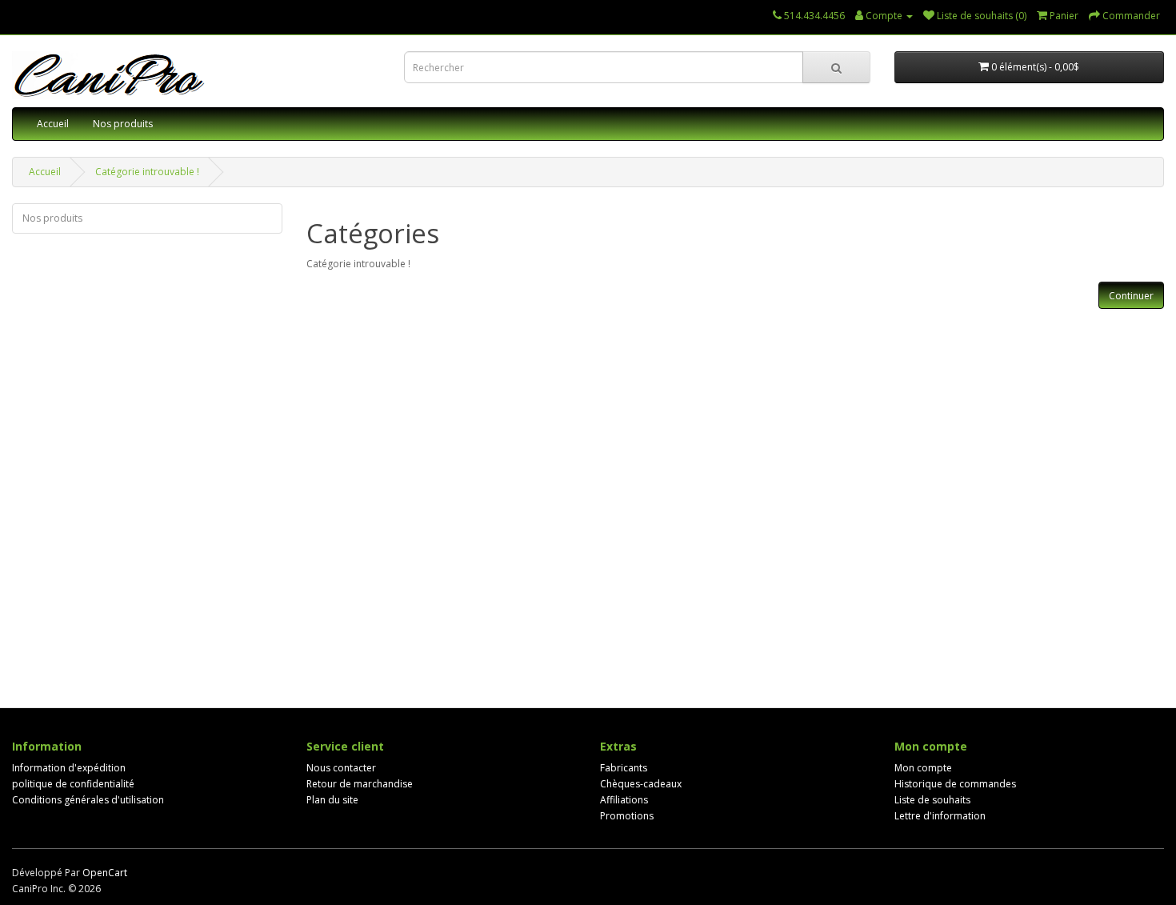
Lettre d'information (940, 816)
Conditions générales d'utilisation (88, 800)
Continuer (1131, 295)
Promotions (627, 816)
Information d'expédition (69, 768)
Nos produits (123, 123)
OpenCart (104, 872)
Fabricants (623, 768)
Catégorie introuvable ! (147, 171)
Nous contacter (341, 768)
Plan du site (332, 800)
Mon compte (923, 768)
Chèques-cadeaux (641, 784)
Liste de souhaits (932, 800)
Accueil (53, 123)
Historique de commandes (955, 784)
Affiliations (624, 800)
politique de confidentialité (73, 784)
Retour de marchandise (359, 784)
